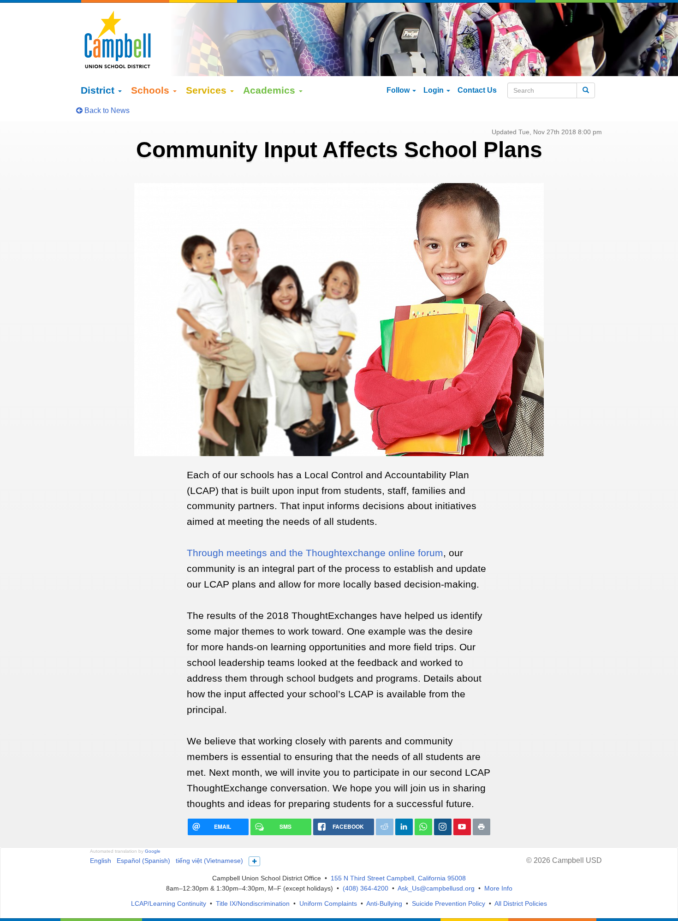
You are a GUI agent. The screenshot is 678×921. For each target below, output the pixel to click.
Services (207, 90)
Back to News (106, 110)
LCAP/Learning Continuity (168, 903)
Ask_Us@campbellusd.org (436, 888)
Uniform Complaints (328, 903)
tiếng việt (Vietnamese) (209, 860)
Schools (151, 90)
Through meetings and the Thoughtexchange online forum (315, 552)
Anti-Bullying (384, 903)
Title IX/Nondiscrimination (253, 903)
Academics (270, 90)
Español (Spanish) (143, 860)
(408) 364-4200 (365, 888)
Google (153, 851)
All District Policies (520, 903)
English (100, 860)
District (99, 90)
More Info (498, 888)
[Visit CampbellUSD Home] (117, 39)
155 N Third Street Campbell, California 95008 (398, 878)
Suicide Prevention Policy (448, 903)
